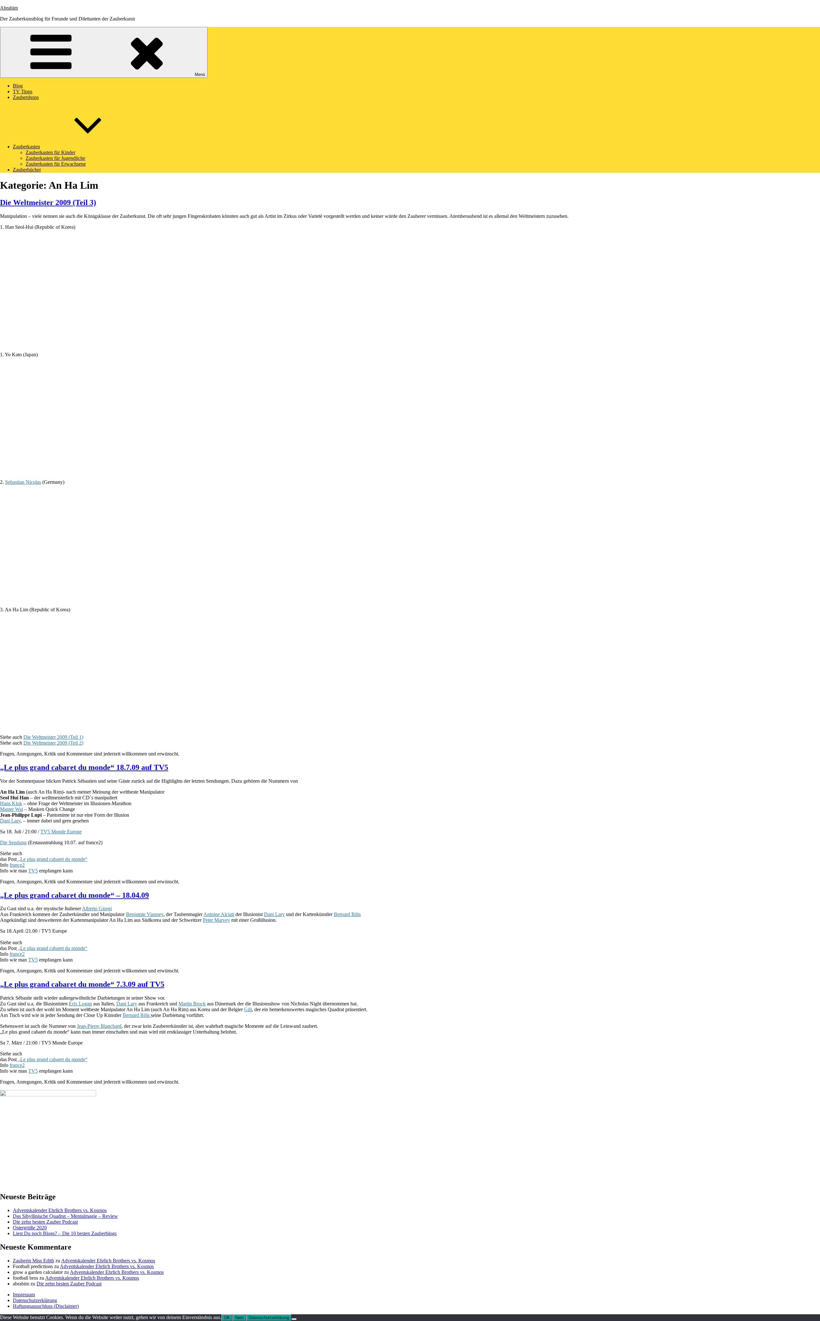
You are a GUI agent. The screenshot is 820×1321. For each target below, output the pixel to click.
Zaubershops (26, 97)
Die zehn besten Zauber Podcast (45, 1222)
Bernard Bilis (347, 914)
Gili (248, 1009)
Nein (239, 1317)
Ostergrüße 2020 (30, 1227)
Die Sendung (13, 842)
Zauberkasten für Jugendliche (55, 158)
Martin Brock (192, 1003)
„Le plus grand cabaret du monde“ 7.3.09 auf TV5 (82, 984)
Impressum (24, 1294)
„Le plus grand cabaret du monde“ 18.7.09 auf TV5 (84, 767)
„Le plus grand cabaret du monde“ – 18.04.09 (74, 895)
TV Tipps (22, 91)
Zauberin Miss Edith (33, 1260)
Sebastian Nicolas (23, 482)
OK (227, 1317)
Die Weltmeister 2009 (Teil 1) (53, 737)
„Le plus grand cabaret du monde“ (52, 859)
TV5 (33, 870)
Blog (18, 85)
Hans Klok (11, 803)
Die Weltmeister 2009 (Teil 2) (53, 743)
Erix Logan (80, 1003)
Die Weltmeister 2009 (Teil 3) (48, 202)
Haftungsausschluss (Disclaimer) (46, 1306)
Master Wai (11, 809)
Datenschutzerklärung (35, 1300)
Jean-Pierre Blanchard (99, 1026)
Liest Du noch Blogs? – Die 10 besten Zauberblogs (65, 1233)
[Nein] (294, 1319)
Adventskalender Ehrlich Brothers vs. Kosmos (60, 1210)
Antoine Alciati (218, 914)
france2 (17, 865)
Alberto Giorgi (97, 908)
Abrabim (9, 8)
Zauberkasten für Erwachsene (56, 164)
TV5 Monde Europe (61, 831)
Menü (200, 74)
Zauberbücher (27, 169)
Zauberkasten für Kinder (50, 152)
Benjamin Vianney (144, 914)
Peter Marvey (216, 920)
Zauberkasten (26, 146)
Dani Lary (10, 820)
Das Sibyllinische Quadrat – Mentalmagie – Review (65, 1216)
